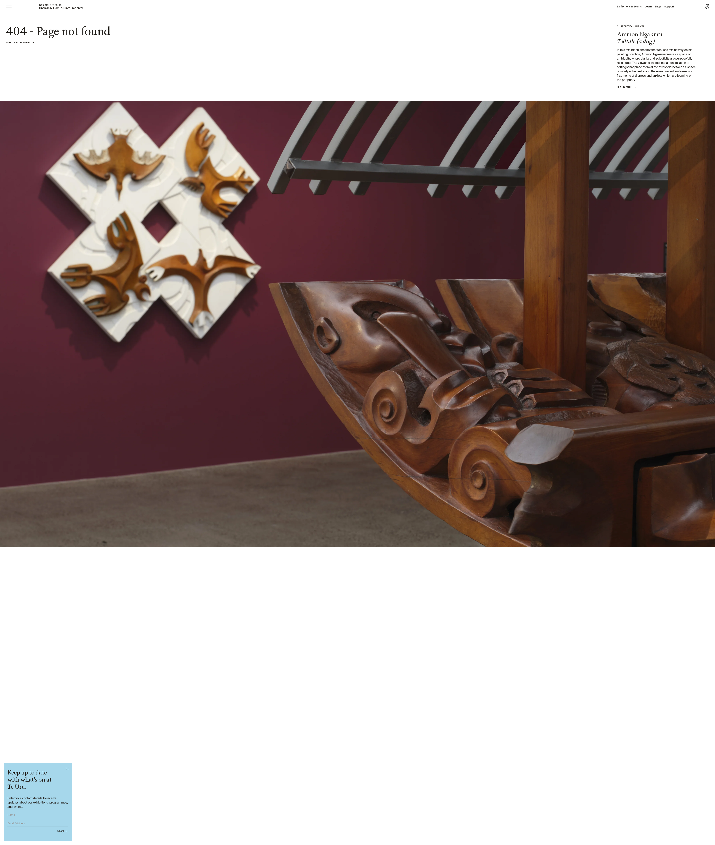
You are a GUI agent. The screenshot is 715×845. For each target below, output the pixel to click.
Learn (648, 6)
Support (669, 6)
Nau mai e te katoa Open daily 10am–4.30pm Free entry (61, 6)
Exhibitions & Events (629, 6)
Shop (658, 6)
